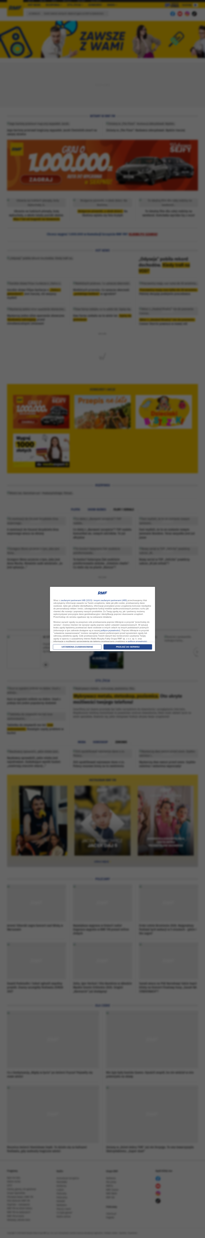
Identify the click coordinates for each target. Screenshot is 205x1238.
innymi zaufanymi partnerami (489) (110, 600)
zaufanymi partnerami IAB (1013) (76, 600)
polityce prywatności (110, 630)
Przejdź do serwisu (128, 647)
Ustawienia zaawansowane (77, 647)
